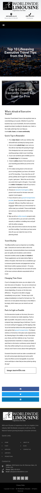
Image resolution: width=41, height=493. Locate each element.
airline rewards (22, 216)
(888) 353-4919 (30, 16)
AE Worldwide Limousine (23, 489)
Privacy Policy (20, 485)
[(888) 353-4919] (30, 14)
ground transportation (21, 330)
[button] (3, 25)
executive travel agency (22, 190)
